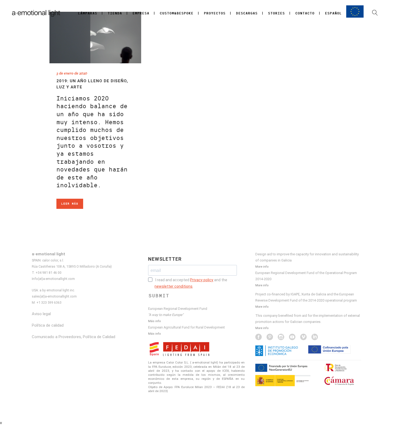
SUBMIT (159, 295)
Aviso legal (41, 313)
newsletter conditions (173, 286)
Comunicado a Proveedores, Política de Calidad (73, 336)
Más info (154, 321)
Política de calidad (48, 325)
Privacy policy (201, 280)
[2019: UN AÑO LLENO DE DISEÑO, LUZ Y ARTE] (95, 37)
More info (261, 266)
